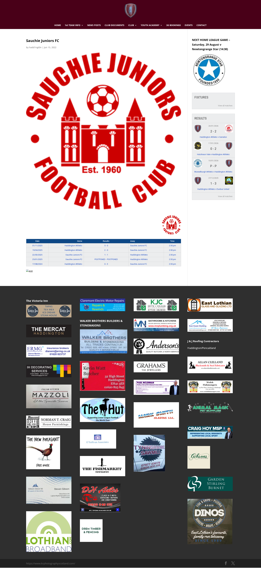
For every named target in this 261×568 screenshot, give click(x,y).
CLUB (131, 25)
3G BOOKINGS (173, 25)
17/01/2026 (213, 143)
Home (79, 241)
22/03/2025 (37, 255)
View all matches (225, 106)
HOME (57, 25)
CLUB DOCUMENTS (114, 25)
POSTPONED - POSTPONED (106, 259)
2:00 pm (172, 250)
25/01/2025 (37, 259)
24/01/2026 (213, 126)
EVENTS (189, 25)
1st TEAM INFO (72, 25)
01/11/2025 (37, 245)
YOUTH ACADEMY (150, 25)
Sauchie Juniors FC (138, 245)
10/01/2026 (213, 161)
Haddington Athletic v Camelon (213, 137)
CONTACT (201, 25)
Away (132, 241)
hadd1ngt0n (35, 47)
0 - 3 (106, 264)
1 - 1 (106, 255)
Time (172, 241)
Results (106, 241)
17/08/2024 (37, 264)
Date (37, 241)
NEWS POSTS (94, 25)
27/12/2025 (213, 178)
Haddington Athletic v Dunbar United (213, 189)
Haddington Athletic (73, 245)
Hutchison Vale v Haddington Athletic (213, 154)
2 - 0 (106, 250)
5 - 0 (106, 245)
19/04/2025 (37, 250)
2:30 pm (172, 245)
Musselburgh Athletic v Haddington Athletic (213, 172)
